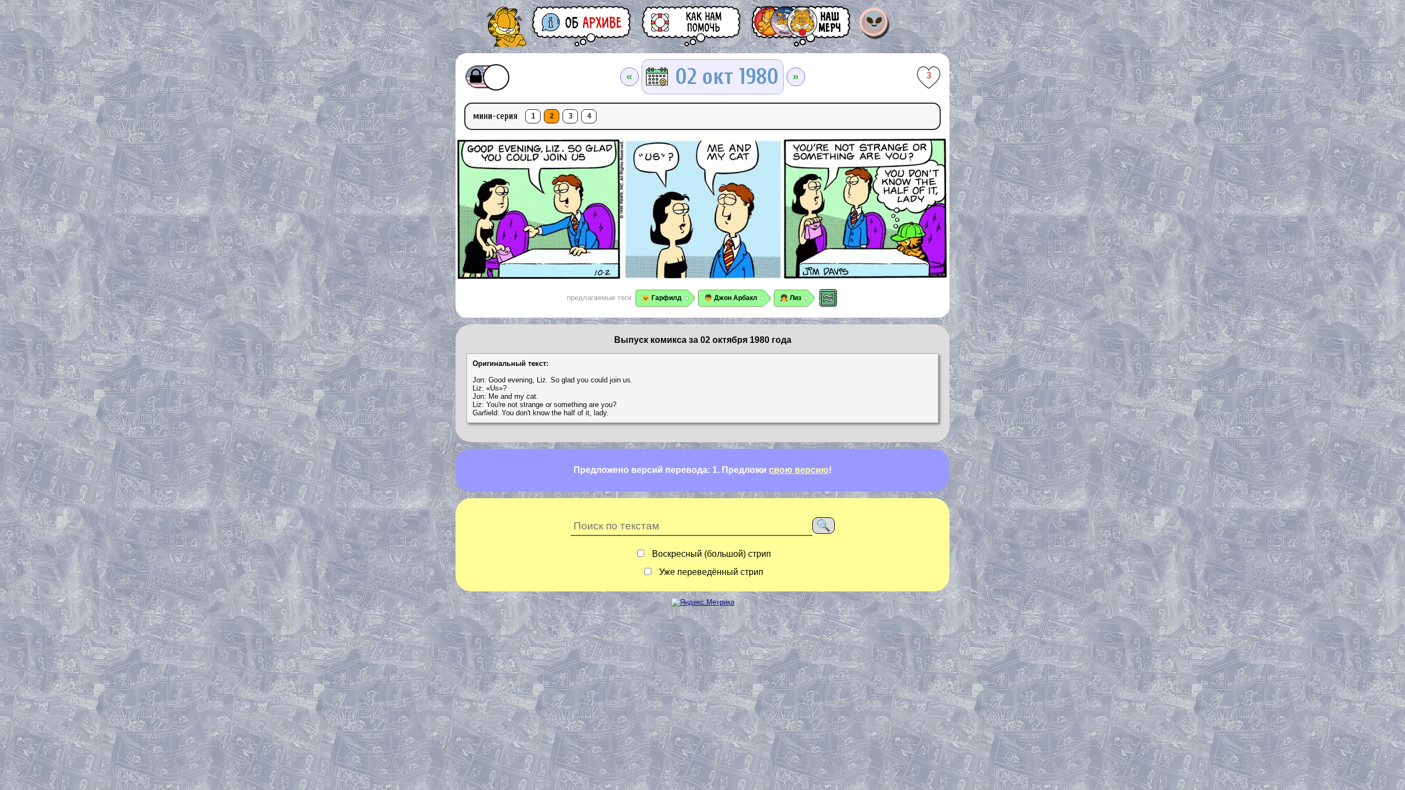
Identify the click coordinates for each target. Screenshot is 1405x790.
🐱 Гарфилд (662, 298)
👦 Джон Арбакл (730, 298)
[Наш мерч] (802, 26)
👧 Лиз (790, 298)
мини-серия (495, 116)
